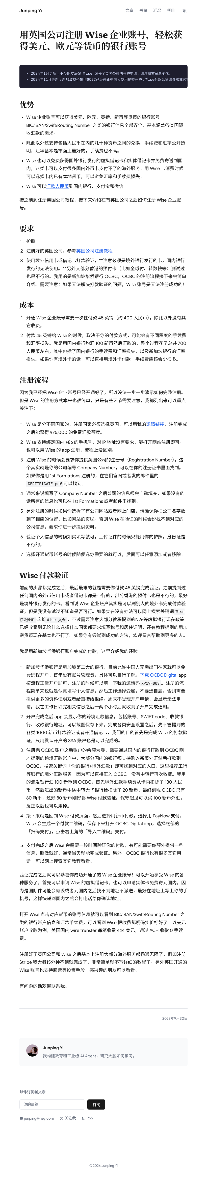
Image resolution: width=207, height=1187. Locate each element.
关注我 (70, 1118)
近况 (157, 10)
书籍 (143, 10)
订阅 (96, 1104)
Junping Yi (30, 10)
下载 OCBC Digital (158, 675)
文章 (129, 10)
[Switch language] (185, 11)
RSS (90, 1118)
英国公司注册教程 (94, 251)
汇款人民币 (57, 186)
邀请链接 (155, 424)
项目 (171, 10)
